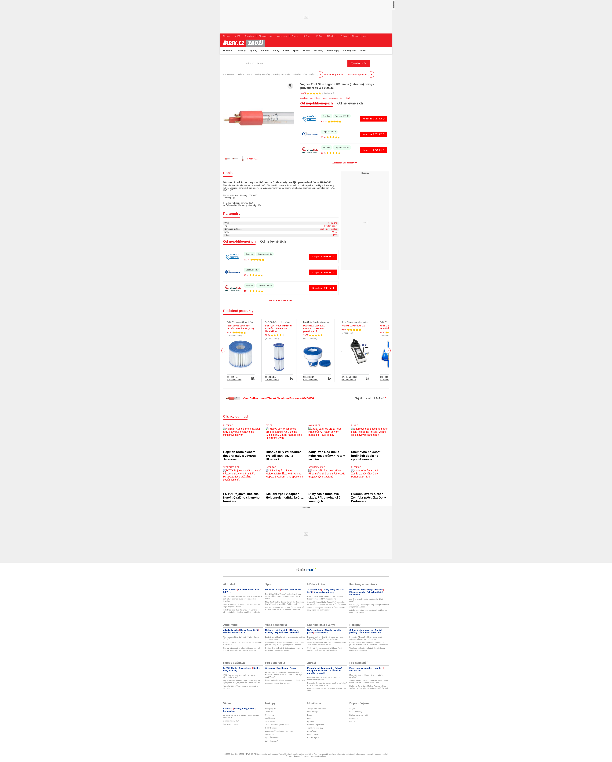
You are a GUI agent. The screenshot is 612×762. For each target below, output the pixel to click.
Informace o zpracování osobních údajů (371, 754)
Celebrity (241, 50)
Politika (265, 50)
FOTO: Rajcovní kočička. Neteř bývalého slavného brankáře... (241, 497)
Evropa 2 (352, 721)
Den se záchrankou (230, 724)
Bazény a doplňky (262, 74)
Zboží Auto (269, 734)
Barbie (309, 715)
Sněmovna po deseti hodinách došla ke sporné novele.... (366, 455)
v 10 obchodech (310, 379)
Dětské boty (312, 731)
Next (387, 350)
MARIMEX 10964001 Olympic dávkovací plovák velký (314, 328)
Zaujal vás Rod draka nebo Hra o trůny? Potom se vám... (326, 455)
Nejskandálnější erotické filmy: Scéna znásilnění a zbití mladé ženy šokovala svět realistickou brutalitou (242, 599)
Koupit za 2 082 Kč (372, 134)
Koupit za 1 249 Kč (372, 150)
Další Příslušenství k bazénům (240, 322)
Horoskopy (333, 50)
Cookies (289, 756)
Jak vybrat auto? (271, 741)
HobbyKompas (271, 728)
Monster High (312, 712)
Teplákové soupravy (315, 728)
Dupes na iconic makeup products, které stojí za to (285, 680)
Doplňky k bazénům (281, 74)
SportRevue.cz (231, 467)
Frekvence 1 (354, 718)
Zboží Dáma (270, 718)
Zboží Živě (269, 712)
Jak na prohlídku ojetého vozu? (277, 725)
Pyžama (310, 721)
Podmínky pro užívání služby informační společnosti (334, 754)
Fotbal (306, 50)
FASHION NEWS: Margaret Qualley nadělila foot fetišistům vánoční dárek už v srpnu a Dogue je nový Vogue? (283, 674)
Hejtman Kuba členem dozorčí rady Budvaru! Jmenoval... (239, 455)
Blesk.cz (228, 425)
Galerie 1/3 (253, 158)
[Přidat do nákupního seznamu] (290, 86)
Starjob (352, 709)
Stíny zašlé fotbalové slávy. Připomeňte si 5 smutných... (324, 497)
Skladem (326, 116)
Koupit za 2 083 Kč (372, 118)
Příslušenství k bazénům (303, 74)
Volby (276, 50)
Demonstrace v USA (231, 721)
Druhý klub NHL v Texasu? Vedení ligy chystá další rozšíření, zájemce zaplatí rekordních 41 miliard (283, 596)
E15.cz (269, 425)
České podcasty (355, 712)
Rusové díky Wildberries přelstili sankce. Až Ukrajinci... (284, 455)
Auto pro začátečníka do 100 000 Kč (279, 731)
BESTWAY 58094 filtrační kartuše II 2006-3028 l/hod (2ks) (278, 328)
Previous (224, 350)
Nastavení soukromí (301, 756)
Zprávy (253, 50)
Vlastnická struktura (318, 756)
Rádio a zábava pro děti (358, 715)
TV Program (349, 50)
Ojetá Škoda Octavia (273, 738)
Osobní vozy (270, 715)
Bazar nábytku (313, 738)
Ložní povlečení (313, 734)
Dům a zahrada (245, 74)
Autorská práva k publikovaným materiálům (296, 754)
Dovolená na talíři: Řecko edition (277, 683)
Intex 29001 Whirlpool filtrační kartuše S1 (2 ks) (240, 327)
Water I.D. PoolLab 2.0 (353, 325)
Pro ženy (318, 50)
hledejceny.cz (270, 709)
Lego (309, 718)
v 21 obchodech (234, 379)
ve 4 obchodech (349, 379)
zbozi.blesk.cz (229, 74)
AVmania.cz (314, 425)
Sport (296, 50)
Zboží (363, 50)
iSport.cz (271, 467)
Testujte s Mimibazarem (316, 709)
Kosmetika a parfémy (315, 725)
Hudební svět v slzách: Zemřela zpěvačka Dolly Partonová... (368, 497)
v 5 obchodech (272, 379)
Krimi (286, 50)
